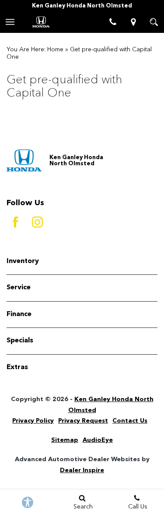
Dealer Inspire (82, 470)
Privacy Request (83, 421)
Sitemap (64, 440)
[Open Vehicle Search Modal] (153, 22)
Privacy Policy (33, 421)
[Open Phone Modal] (112, 22)
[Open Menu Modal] (10, 22)
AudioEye (98, 440)
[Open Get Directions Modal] (133, 22)
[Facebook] (15, 222)
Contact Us (129, 421)
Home (55, 49)
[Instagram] (37, 222)
